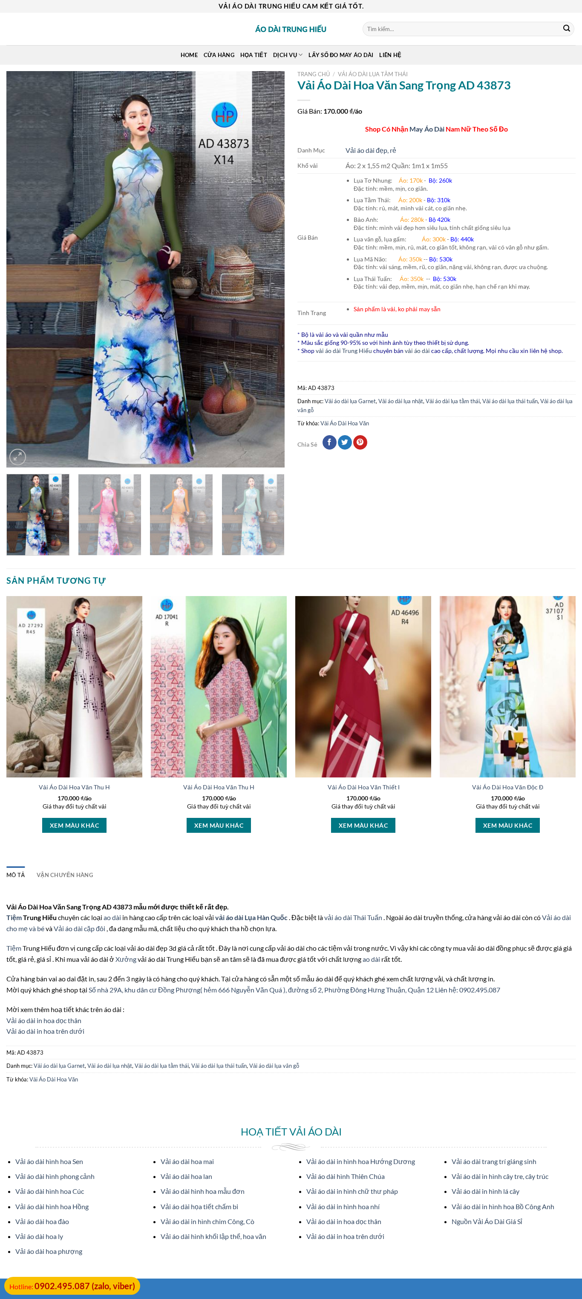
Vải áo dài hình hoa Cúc (49, 1191)
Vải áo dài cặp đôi (79, 928)
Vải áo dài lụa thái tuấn (510, 401)
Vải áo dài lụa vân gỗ (274, 1065)
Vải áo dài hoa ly (39, 1236)
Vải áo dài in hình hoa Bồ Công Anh (503, 1206)
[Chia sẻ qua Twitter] (345, 442)
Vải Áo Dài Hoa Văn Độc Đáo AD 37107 (525, 787)
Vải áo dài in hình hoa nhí (343, 1206)
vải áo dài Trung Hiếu (344, 350)
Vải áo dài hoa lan (186, 1176)
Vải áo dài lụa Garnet (350, 401)
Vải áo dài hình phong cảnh (55, 1176)
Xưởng (126, 959)
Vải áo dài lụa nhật (400, 401)
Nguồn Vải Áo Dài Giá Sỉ (487, 1221)
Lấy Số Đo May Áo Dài (340, 55)
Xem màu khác (74, 825)
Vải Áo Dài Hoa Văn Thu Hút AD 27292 (91, 787)
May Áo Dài (426, 129)
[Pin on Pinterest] (360, 442)
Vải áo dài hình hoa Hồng (52, 1206)
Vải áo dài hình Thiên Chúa (345, 1176)
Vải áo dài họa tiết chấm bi (199, 1206)
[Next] (268, 269)
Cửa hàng (219, 55)
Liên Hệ (390, 55)
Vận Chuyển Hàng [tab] (65, 875)
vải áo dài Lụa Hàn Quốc (252, 917)
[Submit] (566, 29)
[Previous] (22, 269)
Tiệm (14, 917)
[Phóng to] (17, 457)
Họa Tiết (253, 55)
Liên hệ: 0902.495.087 (467, 990)
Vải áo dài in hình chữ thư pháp (352, 1191)
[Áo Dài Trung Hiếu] (291, 29)
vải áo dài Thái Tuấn (353, 917)
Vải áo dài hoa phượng (48, 1251)
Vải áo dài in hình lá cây (485, 1191)
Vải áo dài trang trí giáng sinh (494, 1161)
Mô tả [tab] (15, 875)
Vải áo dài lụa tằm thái (373, 74)
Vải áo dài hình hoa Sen (49, 1161)
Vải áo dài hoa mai (187, 1161)
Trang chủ (313, 74)
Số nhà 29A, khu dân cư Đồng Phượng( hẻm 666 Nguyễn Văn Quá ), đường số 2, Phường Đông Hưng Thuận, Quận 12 (262, 990)
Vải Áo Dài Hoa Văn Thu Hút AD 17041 (235, 787)
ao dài (112, 917)
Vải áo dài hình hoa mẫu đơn (203, 1191)
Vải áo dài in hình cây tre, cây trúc (500, 1176)
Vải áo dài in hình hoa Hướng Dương (360, 1161)
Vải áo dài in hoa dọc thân (43, 1020)
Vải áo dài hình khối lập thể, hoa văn (213, 1236)
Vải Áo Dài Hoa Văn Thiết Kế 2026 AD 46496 (388, 787)
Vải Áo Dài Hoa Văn (344, 423)
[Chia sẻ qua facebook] (330, 442)
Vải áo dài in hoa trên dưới (45, 1031)
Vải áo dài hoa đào (42, 1221)
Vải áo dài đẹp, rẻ (371, 150)
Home (189, 55)
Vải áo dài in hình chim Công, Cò (207, 1221)
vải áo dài (417, 350)
